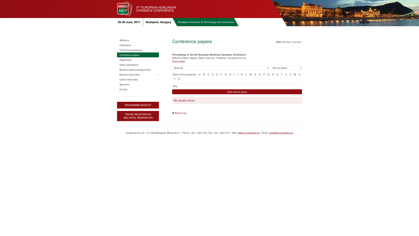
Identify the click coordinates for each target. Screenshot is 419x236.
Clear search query (237, 91)
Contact (123, 89)
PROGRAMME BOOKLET (138, 105)
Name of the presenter (184, 74)
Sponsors (124, 84)
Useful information (128, 79)
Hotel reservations (128, 64)
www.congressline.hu (249, 132)
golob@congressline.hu (281, 132)
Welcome (124, 40)
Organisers (125, 45)
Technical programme (130, 50)
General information (129, 74)
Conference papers (129, 55)
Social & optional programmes (135, 69)
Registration (125, 59)
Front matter (178, 61)
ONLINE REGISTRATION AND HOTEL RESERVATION (138, 116)
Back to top (180, 113)
